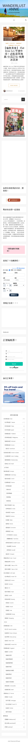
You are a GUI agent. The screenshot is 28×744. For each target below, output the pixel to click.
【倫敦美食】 (19, 43)
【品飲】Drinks (9, 708)
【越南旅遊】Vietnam (9, 441)
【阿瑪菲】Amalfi (10, 550)
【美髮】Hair (8, 610)
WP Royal (17, 741)
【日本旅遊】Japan (9, 430)
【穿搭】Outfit (8, 595)
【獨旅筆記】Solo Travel (9, 558)
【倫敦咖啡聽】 (9, 663)
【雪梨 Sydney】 (8, 727)
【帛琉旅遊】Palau (9, 426)
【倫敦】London (10, 43)
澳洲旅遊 (5, 716)
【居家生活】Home (9, 580)
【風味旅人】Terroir (8, 693)
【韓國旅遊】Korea (9, 445)
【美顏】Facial (9, 606)
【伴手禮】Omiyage (10, 700)
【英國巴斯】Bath (9, 689)
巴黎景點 (8, 497)
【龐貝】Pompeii (9, 554)
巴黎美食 (8, 501)
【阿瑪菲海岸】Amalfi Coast (12, 542)
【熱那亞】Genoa (9, 516)
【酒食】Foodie (8, 697)
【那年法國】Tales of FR (10, 565)
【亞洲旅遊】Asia (7, 418)
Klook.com (6, 332)
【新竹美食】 (8, 712)
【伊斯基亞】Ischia (10, 508)
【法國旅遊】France (9, 482)
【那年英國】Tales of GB (10, 569)
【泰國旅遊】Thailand (10, 433)
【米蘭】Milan (9, 520)
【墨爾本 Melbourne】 (10, 719)
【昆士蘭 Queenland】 (10, 723)
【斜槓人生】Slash (9, 463)
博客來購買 (11, 135)
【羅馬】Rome (9, 524)
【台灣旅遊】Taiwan (9, 422)
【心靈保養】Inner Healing (11, 456)
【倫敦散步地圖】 (9, 670)
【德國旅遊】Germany (10, 475)
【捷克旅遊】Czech (9, 478)
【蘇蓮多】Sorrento (10, 527)
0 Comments (21, 91)
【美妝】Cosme (9, 603)
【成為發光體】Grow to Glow (11, 452)
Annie (5, 622)
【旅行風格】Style (9, 591)
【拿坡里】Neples (10, 512)
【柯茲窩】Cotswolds (10, 686)
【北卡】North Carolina (10, 629)
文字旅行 (6, 467)
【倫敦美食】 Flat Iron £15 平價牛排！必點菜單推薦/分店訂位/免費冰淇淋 (14, 53)
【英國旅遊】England (14, 45)
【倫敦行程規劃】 (9, 682)
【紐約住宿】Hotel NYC (10, 644)
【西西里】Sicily (9, 531)
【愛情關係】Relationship (11, 460)
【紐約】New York (9, 640)
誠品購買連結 (18, 135)
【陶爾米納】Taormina (12, 538)
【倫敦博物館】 (9, 659)
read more (14, 85)
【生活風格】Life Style (9, 573)
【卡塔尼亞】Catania (11, 535)
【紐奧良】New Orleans (10, 633)
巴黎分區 (8, 489)
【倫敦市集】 (8, 666)
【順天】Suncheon (10, 448)
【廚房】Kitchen (8, 584)
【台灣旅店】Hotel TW (10, 576)
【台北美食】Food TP (11, 704)
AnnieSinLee (9, 91)
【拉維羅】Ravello (11, 546)
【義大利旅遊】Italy (9, 505)
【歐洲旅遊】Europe (8, 471)
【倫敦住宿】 (8, 655)
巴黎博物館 (9, 493)
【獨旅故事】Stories (9, 561)
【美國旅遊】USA (7, 625)
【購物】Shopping (9, 618)
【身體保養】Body (10, 614)
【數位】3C (7, 588)
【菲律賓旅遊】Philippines (11, 437)
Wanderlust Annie (14, 7)
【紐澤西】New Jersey (10, 637)
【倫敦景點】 (8, 674)
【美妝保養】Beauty (9, 599)
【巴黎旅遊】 (8, 486)
